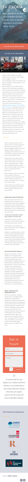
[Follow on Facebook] (21, 480)
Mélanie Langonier (12, 476)
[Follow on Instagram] (24, 480)
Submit (18, 369)
